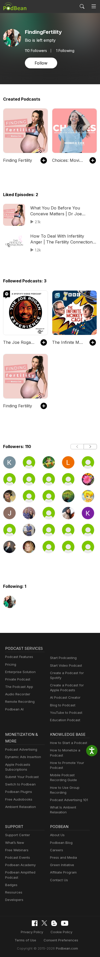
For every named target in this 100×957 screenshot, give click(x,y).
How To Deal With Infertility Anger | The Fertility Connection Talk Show (61, 239)
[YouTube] (64, 923)
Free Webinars (16, 850)
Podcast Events (17, 857)
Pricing (10, 664)
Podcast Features (19, 657)
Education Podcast (65, 720)
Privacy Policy (32, 932)
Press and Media (63, 857)
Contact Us (59, 880)
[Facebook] (34, 923)
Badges (11, 885)
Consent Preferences (61, 940)
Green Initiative (62, 865)
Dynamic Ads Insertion (23, 757)
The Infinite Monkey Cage (68, 342)
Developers (14, 900)
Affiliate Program (63, 872)
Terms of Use (25, 940)
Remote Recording (20, 701)
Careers (56, 850)
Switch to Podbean (20, 784)
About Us (57, 835)
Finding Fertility (17, 160)
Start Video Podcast (66, 665)
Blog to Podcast (62, 705)
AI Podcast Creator (65, 697)
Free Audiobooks (18, 799)
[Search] (82, 6)
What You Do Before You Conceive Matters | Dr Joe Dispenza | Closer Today (56, 211)
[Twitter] (44, 923)
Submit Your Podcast (22, 777)
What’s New (14, 843)
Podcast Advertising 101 (69, 800)
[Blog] (54, 923)
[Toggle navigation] (93, 6)
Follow (41, 63)
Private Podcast (17, 679)
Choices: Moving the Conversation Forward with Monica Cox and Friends (68, 160)
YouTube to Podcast (66, 712)
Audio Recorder (17, 694)
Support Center (17, 835)
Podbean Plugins (18, 792)
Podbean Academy (20, 865)
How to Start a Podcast (68, 743)
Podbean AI (14, 709)
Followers (36, 50)
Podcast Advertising (21, 749)
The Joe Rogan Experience (19, 342)
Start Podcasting (63, 658)
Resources (13, 892)
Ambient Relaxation (20, 807)
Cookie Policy (61, 932)
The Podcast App (19, 687)
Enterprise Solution (20, 672)
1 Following (65, 50)
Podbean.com (67, 948)
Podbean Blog (61, 843)
